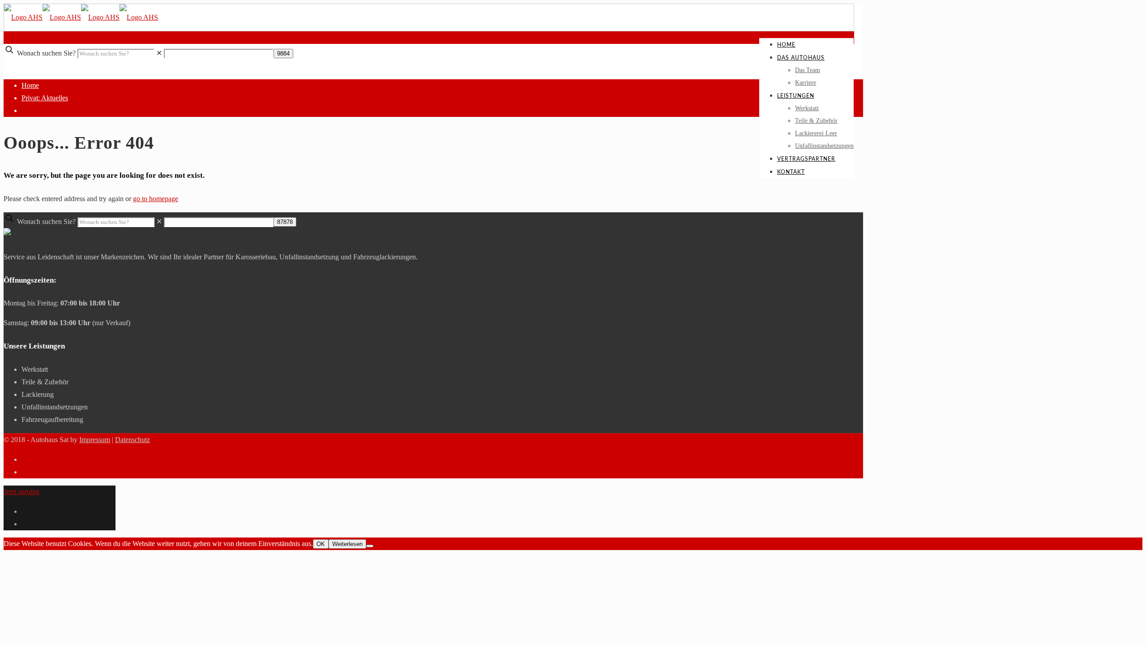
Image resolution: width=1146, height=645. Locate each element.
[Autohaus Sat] (81, 17)
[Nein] (369, 546)
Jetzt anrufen (21, 37)
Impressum (94, 439)
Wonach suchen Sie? (46, 53)
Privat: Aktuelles (44, 98)
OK (320, 544)
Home (30, 85)
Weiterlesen (347, 544)
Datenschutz (132, 439)
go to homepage (155, 198)
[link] (159, 53)
